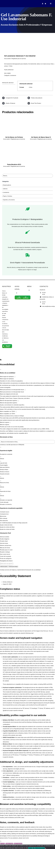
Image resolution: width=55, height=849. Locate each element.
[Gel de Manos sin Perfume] (14, 126)
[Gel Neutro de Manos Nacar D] (41, 126)
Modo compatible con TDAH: (7, 411)
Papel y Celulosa (7, 196)
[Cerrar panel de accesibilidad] (0, 369)
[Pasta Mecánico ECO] (14, 153)
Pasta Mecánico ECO (14, 164)
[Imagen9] (27, 44)
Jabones (5, 188)
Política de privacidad (39, 847)
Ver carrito (2, 843)
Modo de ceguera (4, 422)
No (33, 847)
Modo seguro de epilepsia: (7, 376)
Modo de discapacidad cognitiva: (9, 400)
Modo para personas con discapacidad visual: (12, 389)
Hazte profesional (8, 69)
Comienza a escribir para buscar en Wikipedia (12, 444)
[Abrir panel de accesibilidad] (0, 841)
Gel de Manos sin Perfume (14, 137)
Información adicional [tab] (7, 82)
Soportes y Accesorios (9, 199)
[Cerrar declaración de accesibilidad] (0, 573)
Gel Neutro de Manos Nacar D (41, 137)
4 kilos (30, 87)
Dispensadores (7, 185)
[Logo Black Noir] (6, 3)
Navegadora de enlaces (6, 560)
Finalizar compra (9, 843)
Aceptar (30, 847)
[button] (0, 476)
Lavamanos (13, 75)
